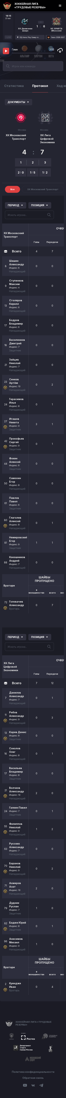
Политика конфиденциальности (33, 1071)
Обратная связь (33, 1077)
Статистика (14, 86)
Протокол (40, 86)
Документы (16, 102)
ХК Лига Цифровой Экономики (47, 139)
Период (13, 205)
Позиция (37, 205)
